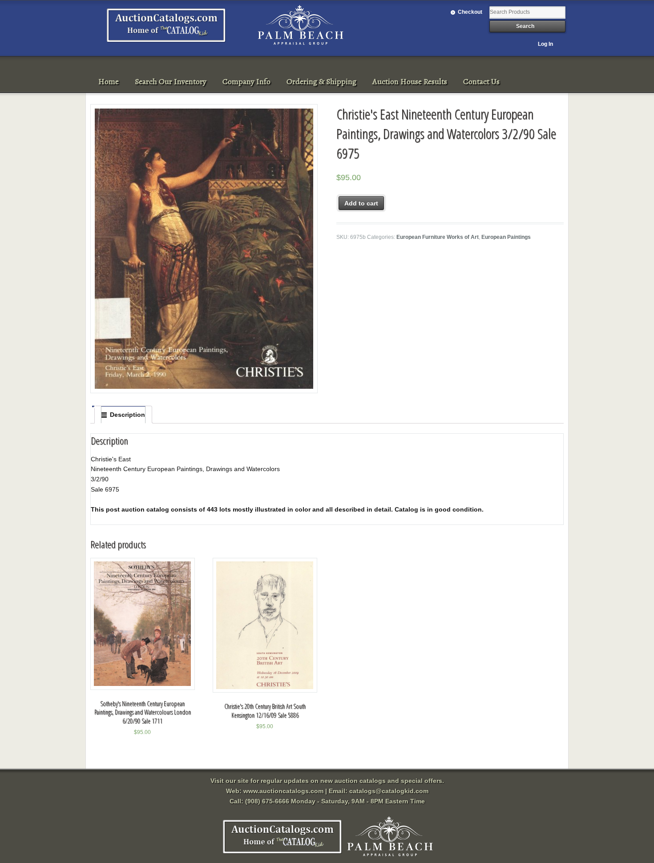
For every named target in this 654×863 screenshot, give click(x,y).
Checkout (470, 12)
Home (108, 81)
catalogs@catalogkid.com (388, 790)
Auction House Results (409, 81)
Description (127, 414)
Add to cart (361, 203)
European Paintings (506, 237)
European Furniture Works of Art (437, 237)
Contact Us (481, 81)
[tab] (123, 414)
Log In (545, 44)
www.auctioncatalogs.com (283, 790)
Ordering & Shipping (321, 81)
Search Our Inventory (170, 81)
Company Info (246, 81)
